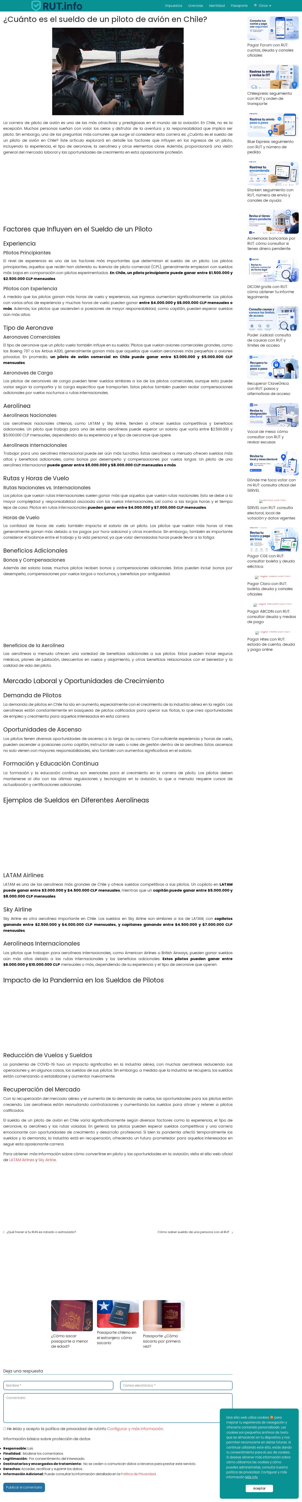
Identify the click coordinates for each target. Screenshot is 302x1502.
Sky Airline (47, 1159)
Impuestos (173, 5)
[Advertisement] (118, 188)
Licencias (195, 5)
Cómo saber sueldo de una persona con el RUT (193, 1232)
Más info (251, 1477)
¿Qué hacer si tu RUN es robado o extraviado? (41, 1232)
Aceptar (259, 1488)
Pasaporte (239, 5)
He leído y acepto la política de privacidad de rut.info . (85, 1428)
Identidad (217, 5)
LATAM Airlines (21, 1159)
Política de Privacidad (138, 1474)
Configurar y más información (135, 1428)
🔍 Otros (261, 5)
